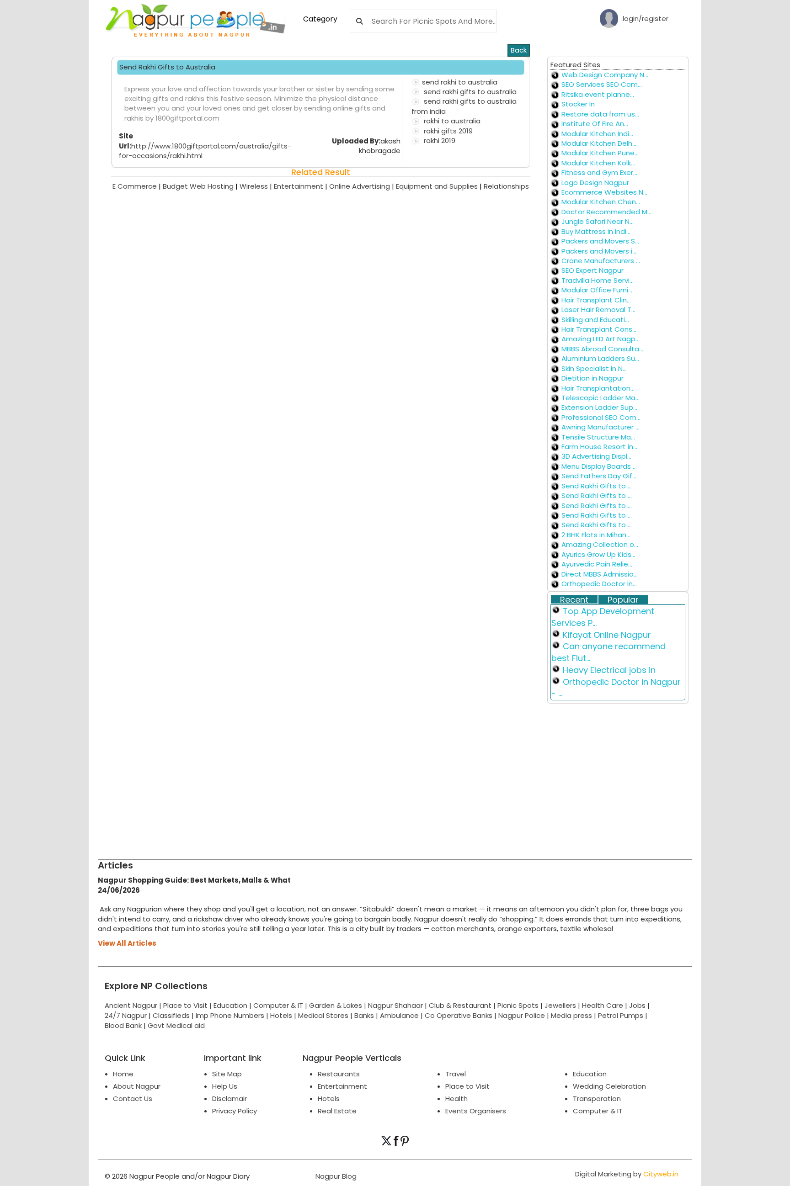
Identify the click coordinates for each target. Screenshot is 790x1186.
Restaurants (339, 1074)
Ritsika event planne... (597, 94)
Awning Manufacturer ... (600, 427)
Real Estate (337, 1111)
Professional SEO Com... (601, 417)
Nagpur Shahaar (395, 1005)
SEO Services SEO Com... (601, 84)
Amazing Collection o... (599, 544)
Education (231, 1005)
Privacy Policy (234, 1111)
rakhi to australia (451, 121)
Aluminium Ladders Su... (600, 358)
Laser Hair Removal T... (598, 309)
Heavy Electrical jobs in (609, 670)
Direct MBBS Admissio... (599, 574)
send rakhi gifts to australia (469, 91)
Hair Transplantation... (598, 388)
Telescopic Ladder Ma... (600, 397)
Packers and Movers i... (598, 251)
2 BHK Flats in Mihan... (595, 535)
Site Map (227, 1074)
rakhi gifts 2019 (447, 131)
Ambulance (399, 1015)
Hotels (281, 1015)
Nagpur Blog (335, 1176)
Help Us (224, 1086)
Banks (364, 1015)
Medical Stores (323, 1015)
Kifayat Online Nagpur (607, 635)
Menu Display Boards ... (599, 466)
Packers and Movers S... (600, 241)
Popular (623, 600)
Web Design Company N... (604, 74)
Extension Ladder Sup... (599, 407)
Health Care (602, 1005)
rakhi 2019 (438, 140)
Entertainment (301, 186)
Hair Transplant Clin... (596, 300)
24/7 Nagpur (126, 1015)
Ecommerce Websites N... (604, 192)
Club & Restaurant (460, 1005)
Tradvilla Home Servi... (597, 280)
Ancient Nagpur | (134, 1005)
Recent (574, 600)
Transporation (597, 1098)
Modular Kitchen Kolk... (598, 163)
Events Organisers (475, 1111)
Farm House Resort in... (599, 446)
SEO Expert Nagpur (592, 270)
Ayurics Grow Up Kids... (598, 554)
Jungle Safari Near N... (597, 221)
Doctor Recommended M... (606, 212)
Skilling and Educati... (595, 319)
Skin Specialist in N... (594, 368)
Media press (571, 1015)
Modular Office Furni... (596, 290)
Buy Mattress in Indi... (595, 231)
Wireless (257, 186)
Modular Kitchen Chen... (600, 201)
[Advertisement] (372, 777)
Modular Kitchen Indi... (597, 133)
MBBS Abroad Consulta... (602, 349)
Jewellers (560, 1005)
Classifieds (171, 1015)
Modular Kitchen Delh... (598, 143)
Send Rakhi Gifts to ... (596, 486)
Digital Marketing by (626, 1174)
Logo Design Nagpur (595, 182)
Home (123, 1074)
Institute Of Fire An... (594, 123)
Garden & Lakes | (338, 1005)
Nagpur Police (521, 1015)
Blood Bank (123, 1025)
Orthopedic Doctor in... (599, 583)
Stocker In (578, 104)
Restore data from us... (600, 114)
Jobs (637, 1005)
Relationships (506, 186)
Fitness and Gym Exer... (599, 172)
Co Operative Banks (458, 1015)
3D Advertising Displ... (596, 456)
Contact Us (132, 1098)
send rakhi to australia (459, 82)
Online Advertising (362, 186)
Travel (455, 1074)
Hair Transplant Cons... (598, 329)
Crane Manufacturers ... (600, 260)
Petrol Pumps (620, 1015)
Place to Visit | (188, 1005)
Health (456, 1098)
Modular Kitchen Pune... (600, 153)
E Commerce (137, 186)
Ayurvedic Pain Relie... (596, 564)
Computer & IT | (281, 1005)
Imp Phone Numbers (230, 1015)
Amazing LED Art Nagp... (600, 339)
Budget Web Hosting (201, 186)
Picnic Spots (518, 1005)
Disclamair (229, 1098)
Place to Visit (467, 1086)
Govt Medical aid (176, 1025)
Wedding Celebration (609, 1086)
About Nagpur (136, 1086)
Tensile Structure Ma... (598, 437)
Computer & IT (598, 1111)
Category (320, 19)
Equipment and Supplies (440, 186)
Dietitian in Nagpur (592, 378)
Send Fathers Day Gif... (598, 476)
